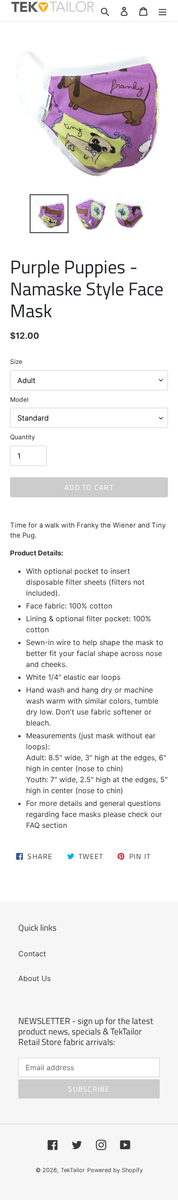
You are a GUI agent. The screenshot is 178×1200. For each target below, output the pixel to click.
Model (19, 399)
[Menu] (162, 10)
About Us (34, 978)
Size (16, 361)
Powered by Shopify (115, 1170)
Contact (32, 953)
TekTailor (73, 1170)
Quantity (22, 437)
